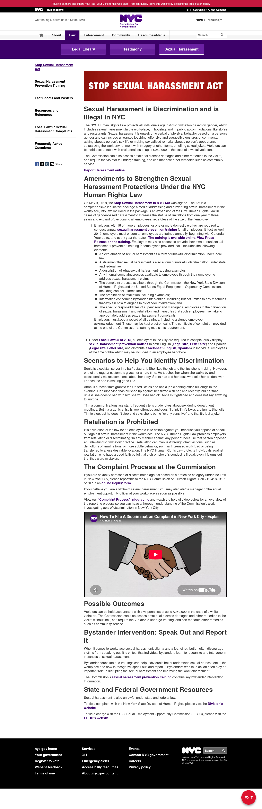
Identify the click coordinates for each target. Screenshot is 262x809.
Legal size (180, 344)
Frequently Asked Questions (48, 145)
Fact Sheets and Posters (54, 98)
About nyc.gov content (99, 773)
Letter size (198, 344)
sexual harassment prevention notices (118, 344)
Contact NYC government (148, 754)
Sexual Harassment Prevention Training (50, 83)
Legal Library (83, 49)
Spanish (184, 348)
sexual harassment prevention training (147, 229)
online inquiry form (116, 483)
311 (189, 9)
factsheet (155, 348)
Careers (135, 760)
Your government (48, 754)
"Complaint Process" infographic (123, 499)
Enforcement (94, 35)
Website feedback (48, 767)
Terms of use (45, 773)
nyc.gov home (46, 748)
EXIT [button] (249, 797)
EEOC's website (96, 718)
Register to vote (47, 760)
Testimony (132, 49)
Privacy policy (140, 767)
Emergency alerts (95, 760)
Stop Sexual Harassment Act (54, 66)
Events (134, 748)
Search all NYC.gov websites (210, 9)
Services (88, 748)
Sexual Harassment (182, 49)
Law (72, 35)
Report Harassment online (104, 170)
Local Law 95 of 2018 (115, 339)
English (170, 348)
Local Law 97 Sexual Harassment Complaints (53, 129)
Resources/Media (151, 35)
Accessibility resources (100, 767)
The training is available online (171, 237)
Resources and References (47, 112)
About (56, 35)
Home (41, 35)
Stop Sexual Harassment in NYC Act (142, 202)
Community (121, 35)
